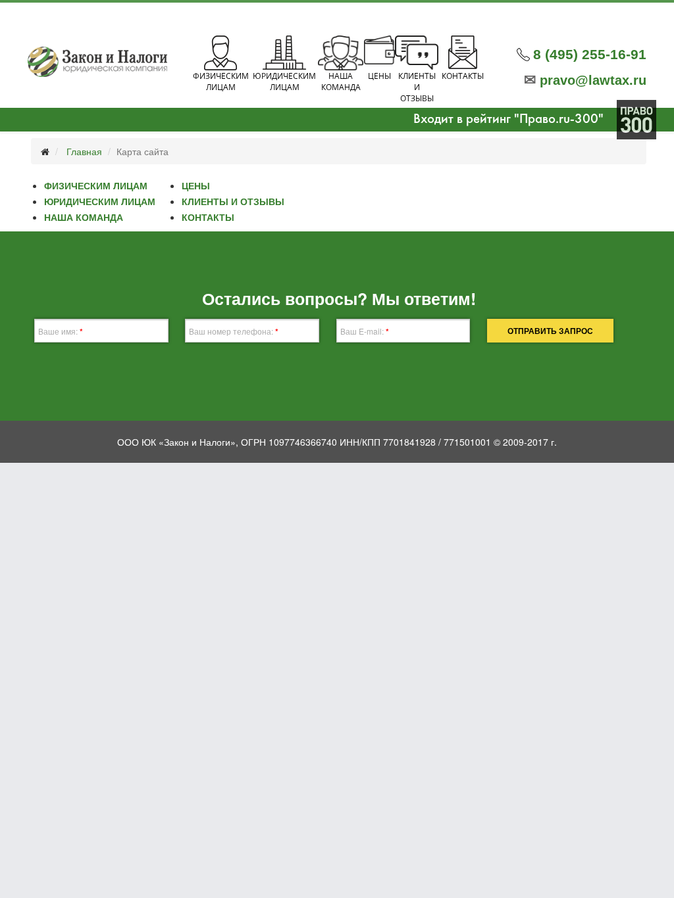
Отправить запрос (550, 331)
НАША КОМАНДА (83, 217)
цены (379, 76)
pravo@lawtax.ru (585, 80)
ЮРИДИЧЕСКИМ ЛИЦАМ (99, 201)
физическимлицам (221, 81)
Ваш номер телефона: (233, 331)
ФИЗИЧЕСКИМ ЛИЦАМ (95, 185)
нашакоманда (341, 81)
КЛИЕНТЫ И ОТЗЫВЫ (233, 201)
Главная (84, 151)
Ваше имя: (60, 331)
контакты (463, 76)
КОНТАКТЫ (208, 217)
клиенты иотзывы (417, 87)
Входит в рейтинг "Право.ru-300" (508, 119)
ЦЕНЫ (196, 185)
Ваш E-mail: (364, 331)
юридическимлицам (284, 81)
